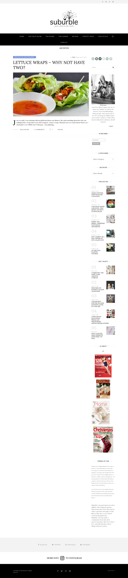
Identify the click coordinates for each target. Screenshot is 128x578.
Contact (64, 42)
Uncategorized (29, 57)
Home (22, 36)
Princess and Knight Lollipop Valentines (97, 289)
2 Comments (39, 129)
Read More (24, 129)
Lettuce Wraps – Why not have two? (49, 65)
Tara (73, 57)
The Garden (63, 36)
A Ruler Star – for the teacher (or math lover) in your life (97, 304)
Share (60, 129)
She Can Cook (18, 57)
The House (50, 36)
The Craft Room (34, 36)
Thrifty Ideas (88, 36)
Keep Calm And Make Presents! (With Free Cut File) (97, 336)
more (111, 126)
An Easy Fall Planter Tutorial (95, 252)
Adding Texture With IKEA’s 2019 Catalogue (97, 194)
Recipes (75, 36)
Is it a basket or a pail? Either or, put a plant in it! (97, 238)
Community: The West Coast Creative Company (97, 275)
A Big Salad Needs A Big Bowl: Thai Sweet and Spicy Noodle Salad (97, 209)
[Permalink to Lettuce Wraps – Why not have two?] (51, 94)
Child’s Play (103, 36)
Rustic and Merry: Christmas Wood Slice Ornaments (98, 224)
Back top (110, 570)
